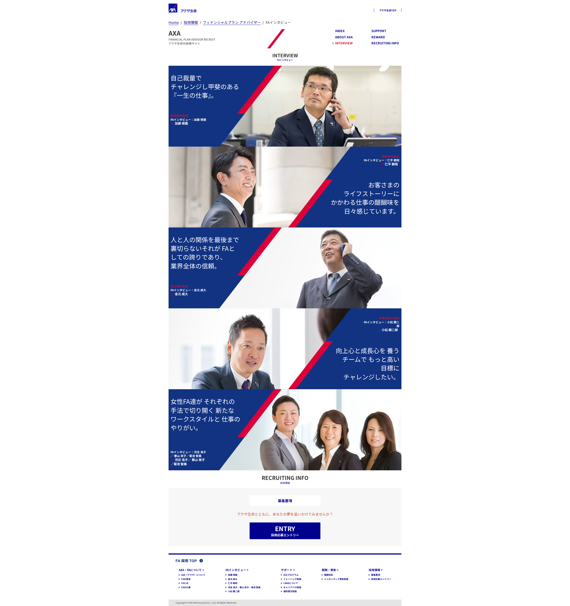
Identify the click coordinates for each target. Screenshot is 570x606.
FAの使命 (186, 579)
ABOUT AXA (344, 37)
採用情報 (191, 22)
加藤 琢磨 (232, 574)
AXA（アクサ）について (193, 574)
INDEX (340, 31)
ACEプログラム (291, 574)
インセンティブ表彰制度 (336, 579)
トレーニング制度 (292, 579)
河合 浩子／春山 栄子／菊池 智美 (244, 587)
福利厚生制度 (290, 591)
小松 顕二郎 (234, 591)
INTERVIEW (344, 43)
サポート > (288, 570)
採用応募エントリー (381, 579)
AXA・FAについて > (191, 570)
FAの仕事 (186, 587)
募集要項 (375, 574)
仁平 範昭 (232, 583)
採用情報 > (376, 570)
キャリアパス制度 (292, 587)
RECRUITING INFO (385, 43)
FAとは (184, 583)
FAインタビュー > (237, 570)
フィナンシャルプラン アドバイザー (232, 22)
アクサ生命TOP (387, 10)
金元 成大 (232, 579)
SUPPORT (378, 31)
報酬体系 (328, 574)
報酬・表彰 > (330, 570)
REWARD (378, 37)
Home (174, 22)
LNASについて (290, 583)
